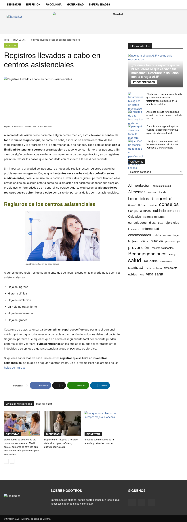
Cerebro (142, 205)
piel (178, 241)
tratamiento (170, 268)
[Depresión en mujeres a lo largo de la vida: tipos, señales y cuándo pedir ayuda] (62, 423)
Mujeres (133, 241)
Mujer (176, 235)
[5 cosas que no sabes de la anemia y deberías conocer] (103, 423)
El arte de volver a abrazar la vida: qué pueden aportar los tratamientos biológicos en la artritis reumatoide (164, 99)
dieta (152, 222)
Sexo (148, 267)
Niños (144, 241)
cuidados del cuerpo (154, 216)
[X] (151, 502)
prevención (138, 247)
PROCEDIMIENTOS (144, 82)
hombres (167, 235)
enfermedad (150, 228)
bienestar (162, 198)
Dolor (160, 222)
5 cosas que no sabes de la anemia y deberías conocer (99, 441)
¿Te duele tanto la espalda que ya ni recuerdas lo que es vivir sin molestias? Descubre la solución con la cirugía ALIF (155, 71)
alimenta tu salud (162, 185)
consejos (169, 204)
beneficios (138, 198)
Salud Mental (166, 261)
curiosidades (137, 222)
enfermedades (139, 234)
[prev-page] (6, 461)
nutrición (156, 241)
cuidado (145, 211)
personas (170, 241)
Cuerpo (133, 211)
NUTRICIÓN (33, 4)
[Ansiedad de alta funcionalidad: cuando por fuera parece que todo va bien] (135, 117)
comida (153, 205)
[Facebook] (132, 502)
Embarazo (133, 229)
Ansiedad (152, 192)
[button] (178, 5)
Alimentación (139, 185)
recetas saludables (162, 248)
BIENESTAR (14, 4)
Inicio (6, 39)
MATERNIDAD (75, 4)
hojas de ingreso (15, 367)
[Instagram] (141, 502)
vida (142, 274)
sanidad (135, 267)
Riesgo (172, 254)
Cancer (132, 204)
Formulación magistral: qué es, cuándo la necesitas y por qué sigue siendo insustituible (162, 130)
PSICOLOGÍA (53, 4)
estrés (157, 235)
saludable (151, 261)
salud (134, 260)
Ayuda (162, 192)
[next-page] (12, 461)
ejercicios (172, 222)
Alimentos (137, 192)
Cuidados (134, 216)
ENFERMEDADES (99, 4)
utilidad (132, 274)
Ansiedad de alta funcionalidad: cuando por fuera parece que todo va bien (164, 115)
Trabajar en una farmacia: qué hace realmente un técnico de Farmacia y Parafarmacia (162, 144)
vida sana (154, 274)
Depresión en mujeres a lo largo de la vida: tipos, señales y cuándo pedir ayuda (61, 443)
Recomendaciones (147, 253)
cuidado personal (166, 211)
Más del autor (44, 403)
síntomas (157, 267)
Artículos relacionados (19, 403)
